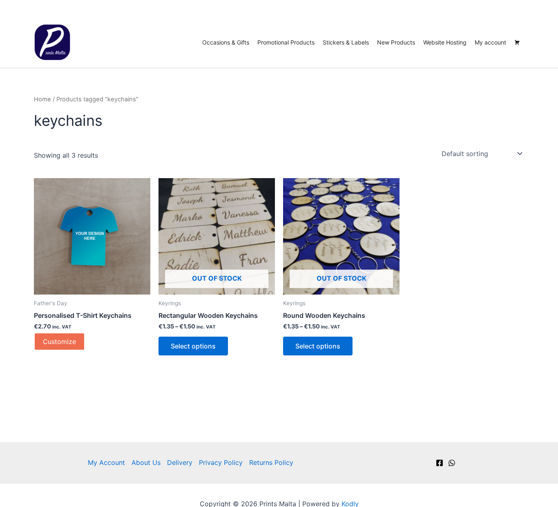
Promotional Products (286, 42)
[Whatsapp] (451, 463)
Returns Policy (271, 462)
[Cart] (517, 42)
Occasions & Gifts (225, 42)
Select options (193, 346)
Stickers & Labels (346, 42)
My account (490, 42)
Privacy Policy (221, 462)
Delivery (179, 462)
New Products (396, 42)
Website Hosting (444, 42)
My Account (106, 462)
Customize (59, 341)
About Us (146, 462)
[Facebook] (439, 463)
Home (42, 99)
